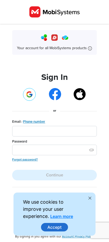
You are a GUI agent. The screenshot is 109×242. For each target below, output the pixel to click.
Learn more (61, 216)
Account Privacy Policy (78, 236)
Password (19, 141)
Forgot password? (25, 159)
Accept (54, 227)
